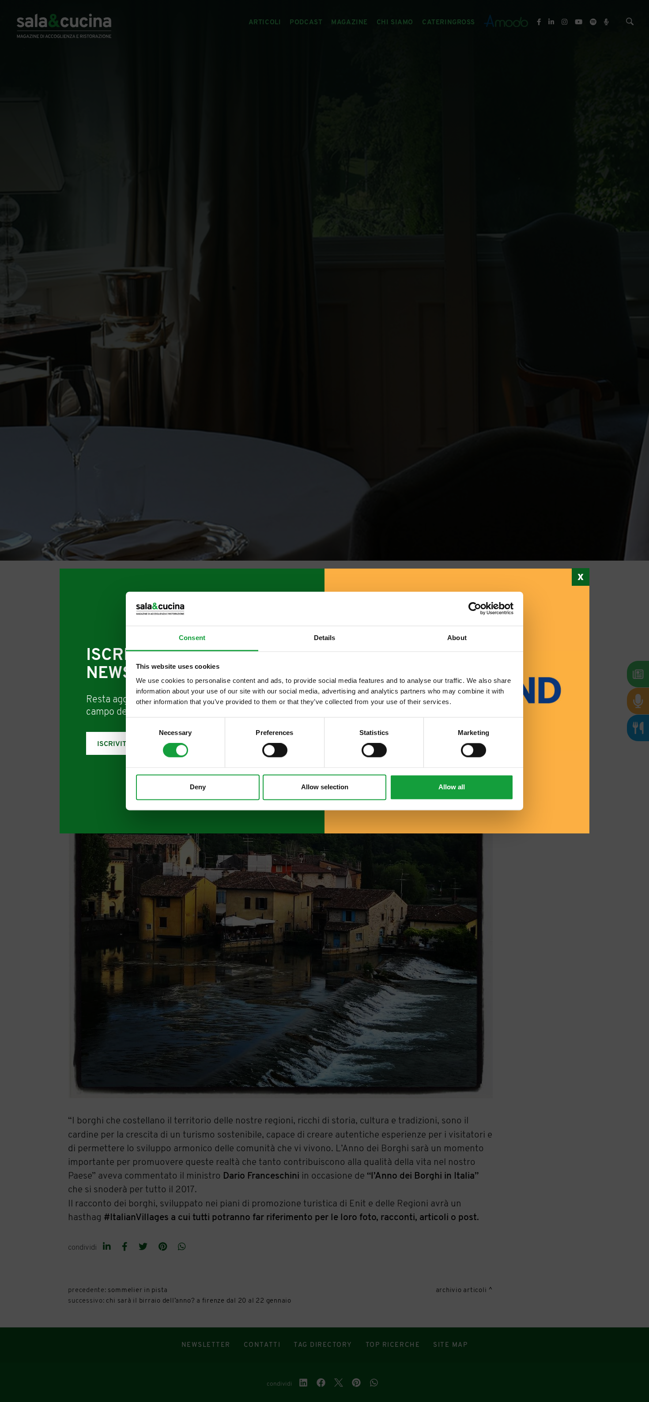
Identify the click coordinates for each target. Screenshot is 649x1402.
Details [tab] (325, 637)
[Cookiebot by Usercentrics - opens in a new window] (474, 608)
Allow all (451, 787)
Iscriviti (113, 744)
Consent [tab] (192, 637)
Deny (198, 787)
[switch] (274, 750)
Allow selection (324, 787)
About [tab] (457, 637)
